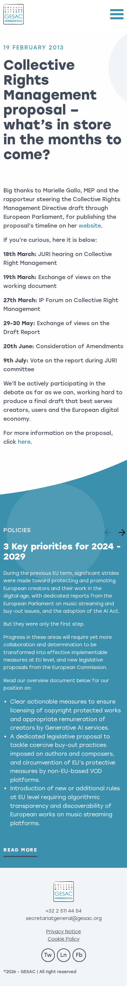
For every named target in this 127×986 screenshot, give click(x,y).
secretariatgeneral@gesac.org (64, 918)
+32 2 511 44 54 (63, 911)
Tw (48, 955)
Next (119, 530)
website (90, 226)
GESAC (13, 14)
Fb (79, 955)
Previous (109, 530)
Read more (20, 850)
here (24, 442)
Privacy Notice (63, 932)
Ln (63, 955)
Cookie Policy (64, 939)
